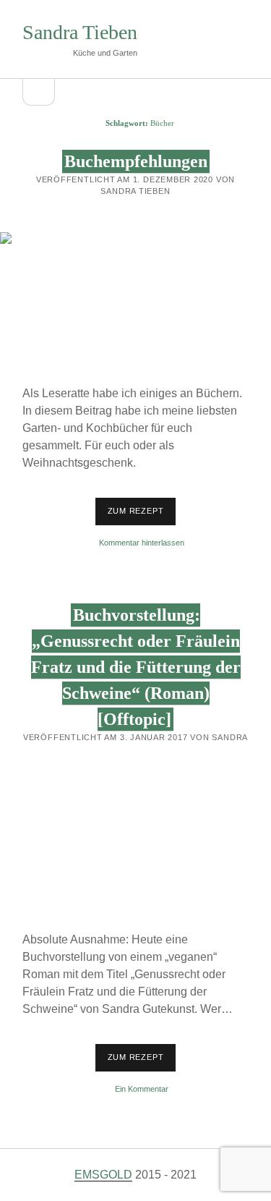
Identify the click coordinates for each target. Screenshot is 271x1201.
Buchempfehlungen (135, 161)
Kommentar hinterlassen (141, 542)
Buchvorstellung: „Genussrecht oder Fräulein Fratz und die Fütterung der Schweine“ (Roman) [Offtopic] (136, 667)
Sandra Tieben (79, 32)
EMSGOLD (103, 1174)
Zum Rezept (142, 510)
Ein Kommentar (141, 1089)
